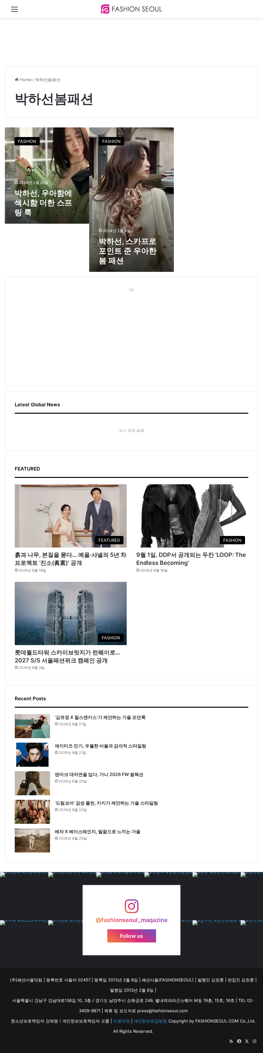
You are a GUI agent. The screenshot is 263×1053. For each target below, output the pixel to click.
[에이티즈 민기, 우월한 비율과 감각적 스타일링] (32, 755)
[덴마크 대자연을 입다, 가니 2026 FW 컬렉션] (32, 783)
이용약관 (121, 1020)
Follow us (131, 936)
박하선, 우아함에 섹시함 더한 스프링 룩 (43, 202)
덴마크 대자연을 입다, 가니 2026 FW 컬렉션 (99, 774)
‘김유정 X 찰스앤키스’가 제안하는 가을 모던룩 (100, 717)
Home (25, 79)
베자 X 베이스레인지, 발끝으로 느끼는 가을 (97, 831)
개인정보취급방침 (150, 1020)
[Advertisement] (121, 38)
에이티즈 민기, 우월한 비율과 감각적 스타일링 (100, 745)
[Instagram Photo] (24, 896)
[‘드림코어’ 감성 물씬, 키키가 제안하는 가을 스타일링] (32, 812)
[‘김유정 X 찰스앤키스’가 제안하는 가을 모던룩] (32, 726)
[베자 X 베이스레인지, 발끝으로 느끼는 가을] (32, 840)
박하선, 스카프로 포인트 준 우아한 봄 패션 (128, 251)
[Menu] (14, 11)
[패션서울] (131, 8)
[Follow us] (131, 909)
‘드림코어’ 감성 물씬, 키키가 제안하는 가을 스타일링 (106, 803)
